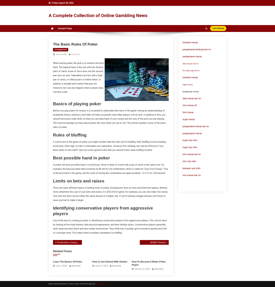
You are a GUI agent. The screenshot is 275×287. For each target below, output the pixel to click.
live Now (217, 28)
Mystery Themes (102, 284)
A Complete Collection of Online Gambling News (98, 15)
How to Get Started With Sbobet (109, 262)
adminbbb (75, 54)
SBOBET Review (157, 242)
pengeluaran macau (192, 133)
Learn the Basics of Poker (67, 262)
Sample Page (65, 28)
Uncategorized (60, 50)
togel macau (188, 84)
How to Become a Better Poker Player (149, 263)
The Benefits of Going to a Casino (69, 242)
